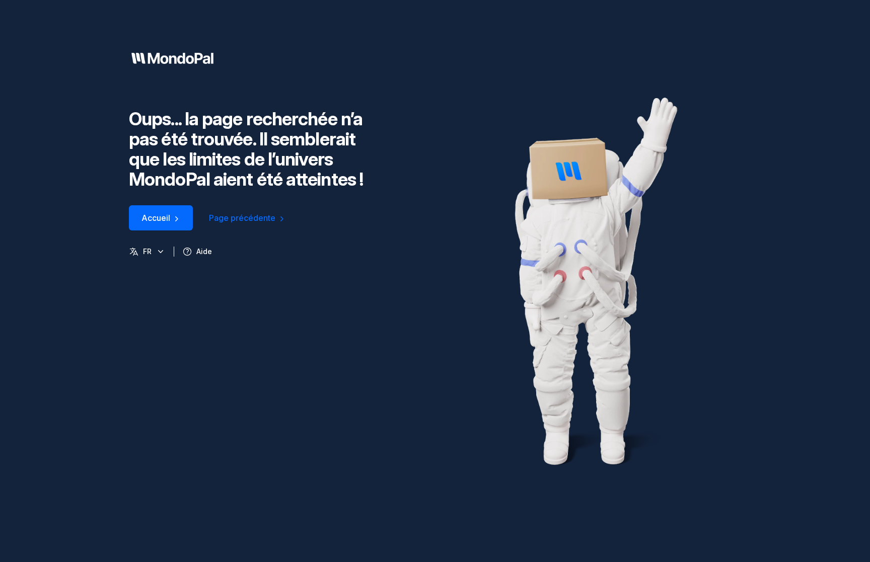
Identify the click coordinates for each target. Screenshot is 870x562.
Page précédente (242, 218)
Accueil (155, 218)
